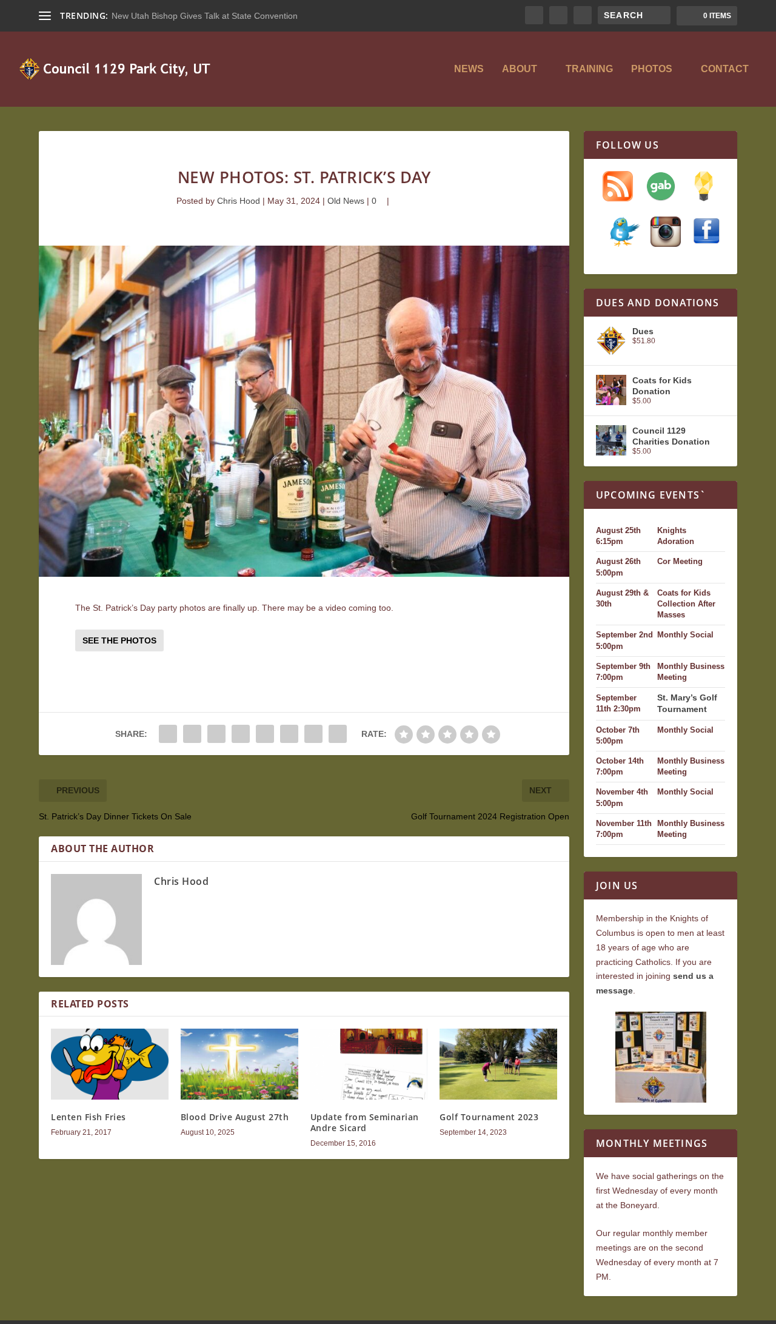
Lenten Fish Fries (88, 1117)
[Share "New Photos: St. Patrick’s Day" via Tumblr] (216, 734)
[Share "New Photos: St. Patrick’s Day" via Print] (338, 734)
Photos (651, 69)
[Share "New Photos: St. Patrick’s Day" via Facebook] (168, 734)
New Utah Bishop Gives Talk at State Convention (205, 16)
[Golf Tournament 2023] (498, 1064)
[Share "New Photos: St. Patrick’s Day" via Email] (313, 734)
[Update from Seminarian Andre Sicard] (369, 1064)
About (519, 69)
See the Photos (119, 640)
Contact (725, 69)
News (469, 69)
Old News (345, 201)
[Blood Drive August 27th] (239, 1064)
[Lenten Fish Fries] (110, 1064)
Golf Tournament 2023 (489, 1117)
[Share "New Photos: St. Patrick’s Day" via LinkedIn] (265, 734)
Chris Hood (238, 201)
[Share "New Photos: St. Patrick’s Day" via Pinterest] (241, 734)
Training (589, 69)
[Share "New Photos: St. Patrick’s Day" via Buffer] (289, 734)
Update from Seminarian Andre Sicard (364, 1122)
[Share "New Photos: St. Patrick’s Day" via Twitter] (192, 734)
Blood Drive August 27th (235, 1117)
